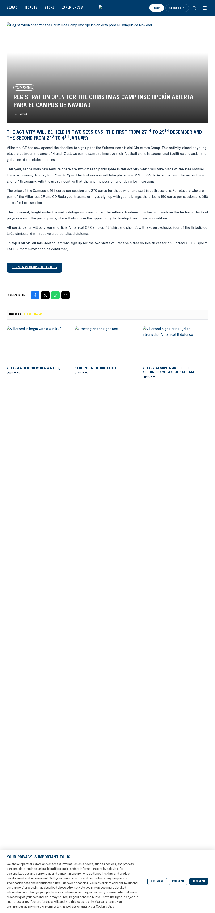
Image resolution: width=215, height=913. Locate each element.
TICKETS (31, 8)
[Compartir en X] (45, 295)
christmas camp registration (34, 267)
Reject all (178, 881)
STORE (49, 8)
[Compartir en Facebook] (35, 295)
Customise (157, 881)
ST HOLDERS (177, 7)
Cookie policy (105, 906)
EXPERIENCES (72, 8)
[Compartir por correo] (65, 295)
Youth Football (24, 87)
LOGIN (157, 7)
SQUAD (12, 8)
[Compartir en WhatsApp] (55, 295)
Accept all (199, 881)
